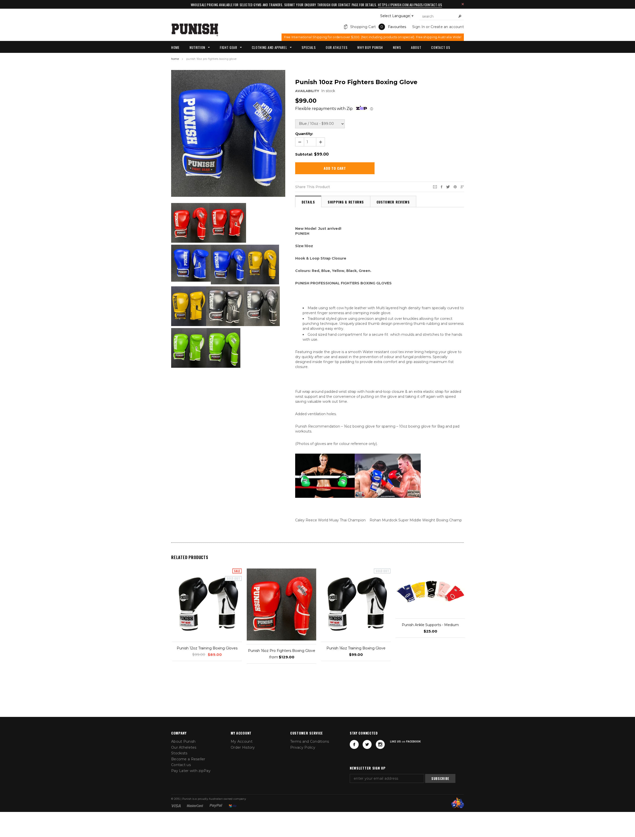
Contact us (181, 765)
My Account (242, 741)
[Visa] (176, 805)
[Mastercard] (195, 805)
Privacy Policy (302, 747)
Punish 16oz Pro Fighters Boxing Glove (280, 650)
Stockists (179, 753)
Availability (307, 91)
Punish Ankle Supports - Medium (429, 625)
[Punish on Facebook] (354, 744)
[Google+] (462, 186)
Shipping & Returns (346, 201)
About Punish (183, 741)
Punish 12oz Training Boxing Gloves (206, 648)
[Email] (435, 186)
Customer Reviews (393, 201)
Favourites (397, 27)
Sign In (418, 27)
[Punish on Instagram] (380, 744)
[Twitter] (448, 186)
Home (175, 59)
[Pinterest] (455, 186)
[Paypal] (215, 805)
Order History (243, 747)
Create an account (447, 27)
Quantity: (304, 134)
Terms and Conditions (309, 741)
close (463, 4)
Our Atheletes (183, 747)
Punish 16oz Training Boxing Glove (354, 648)
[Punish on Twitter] (367, 744)
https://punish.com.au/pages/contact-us (410, 4)
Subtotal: (304, 154)
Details (308, 201)
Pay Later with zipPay (191, 771)
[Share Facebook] (441, 186)
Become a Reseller (188, 759)
